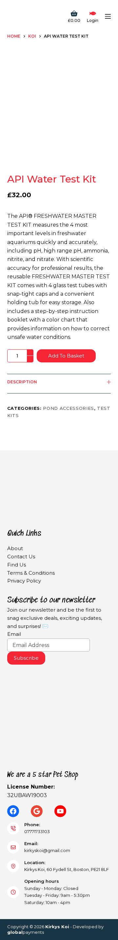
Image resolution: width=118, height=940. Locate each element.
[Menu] (108, 16)
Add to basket (66, 356)
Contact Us (21, 556)
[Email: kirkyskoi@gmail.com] (13, 847)
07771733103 (37, 831)
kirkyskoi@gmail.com (47, 850)
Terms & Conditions (31, 573)
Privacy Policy (24, 581)
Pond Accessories (68, 408)
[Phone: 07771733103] (13, 828)
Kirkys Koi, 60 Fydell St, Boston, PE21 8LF (66, 869)
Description (22, 381)
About (15, 548)
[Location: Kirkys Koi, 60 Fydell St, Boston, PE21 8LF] (13, 866)
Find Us (16, 565)
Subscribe (26, 658)
